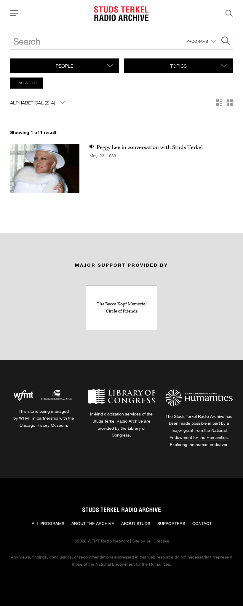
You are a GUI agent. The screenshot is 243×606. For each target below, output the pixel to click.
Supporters (171, 523)
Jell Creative (157, 540)
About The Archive (92, 523)
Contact (202, 523)
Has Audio (27, 82)
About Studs (135, 523)
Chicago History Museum (43, 425)
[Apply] (225, 41)
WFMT (25, 418)
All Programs (48, 523)
